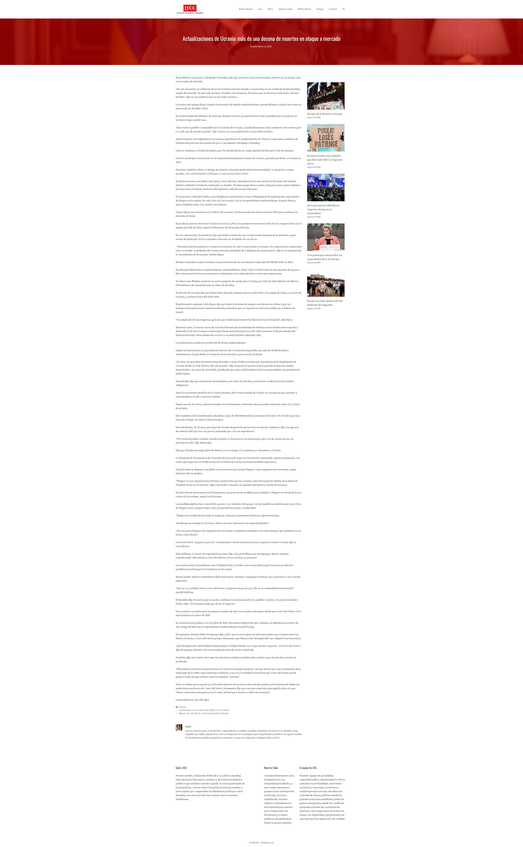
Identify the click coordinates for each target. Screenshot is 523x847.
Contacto (333, 9)
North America (246, 9)
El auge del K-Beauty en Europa (324, 113)
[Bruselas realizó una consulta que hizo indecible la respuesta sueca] (326, 149)
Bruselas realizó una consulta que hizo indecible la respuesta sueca (325, 159)
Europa (320, 9)
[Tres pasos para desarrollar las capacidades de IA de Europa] (326, 248)
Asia (260, 9)
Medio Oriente (304, 9)
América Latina (286, 9)
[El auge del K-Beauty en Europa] (326, 107)
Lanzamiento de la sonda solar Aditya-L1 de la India (204, 710)
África (270, 9)
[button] (343, 9)
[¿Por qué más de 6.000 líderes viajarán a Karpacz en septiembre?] (326, 199)
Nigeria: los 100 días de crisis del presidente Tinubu (204, 713)
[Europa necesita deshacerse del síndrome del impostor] (326, 294)
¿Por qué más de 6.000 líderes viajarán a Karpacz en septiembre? (323, 209)
